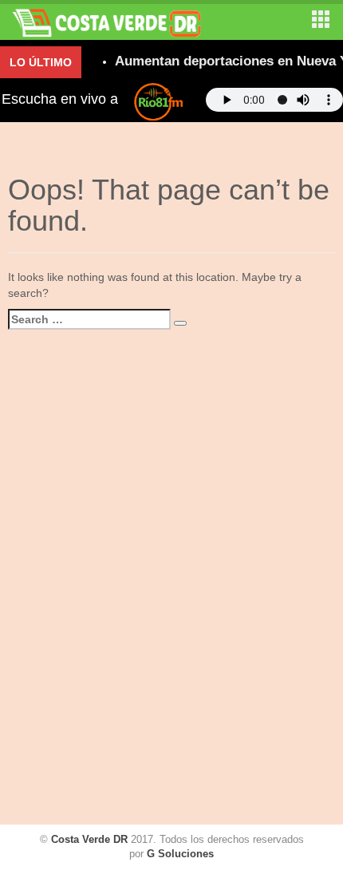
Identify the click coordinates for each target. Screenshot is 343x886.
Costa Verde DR (89, 839)
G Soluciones (180, 854)
